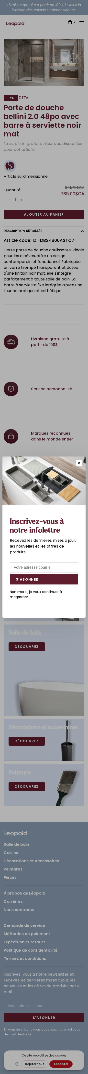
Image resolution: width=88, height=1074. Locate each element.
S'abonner (27, 579)
